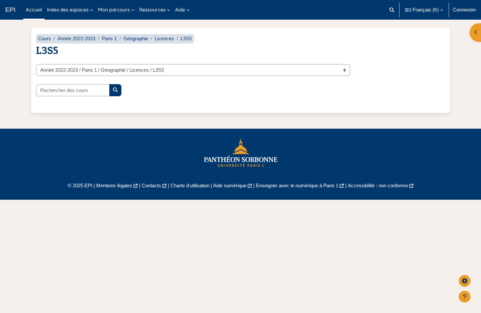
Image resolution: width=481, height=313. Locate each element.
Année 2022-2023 (76, 38)
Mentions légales (114, 185)
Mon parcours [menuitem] (114, 10)
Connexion (464, 9)
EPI (10, 9)
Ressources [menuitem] (152, 10)
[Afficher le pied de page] (465, 297)
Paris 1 (109, 38)
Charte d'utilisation (189, 185)
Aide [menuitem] (180, 10)
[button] (392, 10)
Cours (44, 38)
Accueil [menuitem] (34, 10)
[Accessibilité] (465, 281)
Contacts (151, 185)
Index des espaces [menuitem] (68, 10)
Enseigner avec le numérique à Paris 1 (297, 185)
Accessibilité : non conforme (378, 185)
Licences (164, 38)
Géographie (135, 38)
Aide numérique (229, 185)
